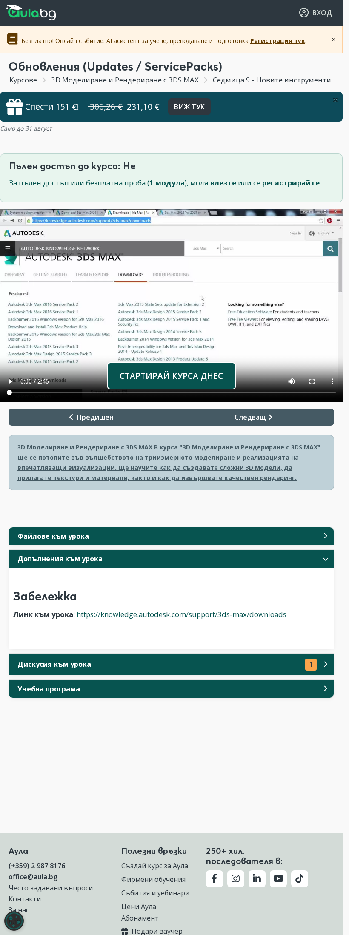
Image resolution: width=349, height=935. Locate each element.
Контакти (25, 899)
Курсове (23, 80)
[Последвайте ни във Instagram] (235, 878)
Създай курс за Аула (154, 865)
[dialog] (14, 921)
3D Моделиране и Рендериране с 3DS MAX (124, 80)
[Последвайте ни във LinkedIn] (257, 878)
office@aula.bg (33, 876)
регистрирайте (291, 183)
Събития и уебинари (155, 893)
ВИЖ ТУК (189, 106)
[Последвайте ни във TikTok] (299, 878)
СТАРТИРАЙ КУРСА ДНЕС (171, 375)
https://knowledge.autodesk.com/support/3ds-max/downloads (181, 614)
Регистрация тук (277, 41)
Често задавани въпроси (51, 887)
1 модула (167, 183)
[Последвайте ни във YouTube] (278, 878)
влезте (223, 183)
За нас (19, 910)
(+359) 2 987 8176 (37, 865)
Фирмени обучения (153, 879)
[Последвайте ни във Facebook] (214, 878)
